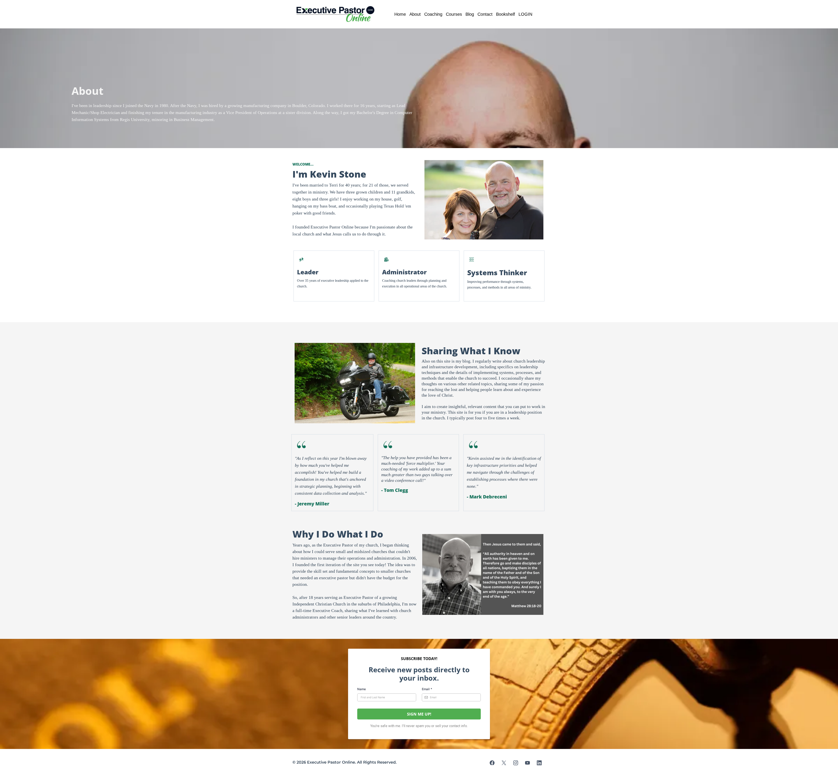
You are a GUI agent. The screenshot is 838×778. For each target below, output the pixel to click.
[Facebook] (492, 762)
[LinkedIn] (539, 762)
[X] (504, 762)
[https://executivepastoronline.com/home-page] (336, 14)
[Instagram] (516, 762)
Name (361, 689)
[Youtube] (527, 762)
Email (427, 689)
